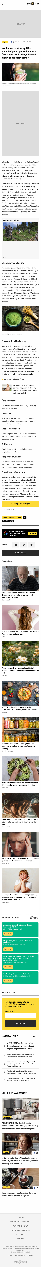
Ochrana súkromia (20, 1230)
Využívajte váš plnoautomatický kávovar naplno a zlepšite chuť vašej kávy (19, 1194)
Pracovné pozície (10, 918)
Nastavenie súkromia (20, 1222)
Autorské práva (20, 1226)
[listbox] (32, 1036)
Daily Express (15, 179)
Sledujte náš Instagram (22, 504)
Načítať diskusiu (20, 553)
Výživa (19, 517)
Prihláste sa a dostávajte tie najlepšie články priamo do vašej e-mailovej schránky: (20, 1004)
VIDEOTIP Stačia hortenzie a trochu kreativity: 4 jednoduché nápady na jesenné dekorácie (20, 1046)
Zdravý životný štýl (8, 521)
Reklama (20, 1234)
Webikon (30, 1255)
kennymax (17, 1255)
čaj (24, 517)
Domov (20, 1239)
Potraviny (12, 517)
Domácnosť (7, 1117)
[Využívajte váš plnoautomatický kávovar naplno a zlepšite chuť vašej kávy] (20, 1178)
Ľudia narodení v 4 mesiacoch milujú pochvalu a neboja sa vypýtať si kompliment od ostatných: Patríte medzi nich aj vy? (22, 1064)
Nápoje (5, 42)
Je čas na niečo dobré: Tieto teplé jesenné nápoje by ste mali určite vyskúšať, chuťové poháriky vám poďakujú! (20, 1161)
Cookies (20, 1217)
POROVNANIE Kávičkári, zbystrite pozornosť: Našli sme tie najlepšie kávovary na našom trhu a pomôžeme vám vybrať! (20, 1126)
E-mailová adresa (10, 1011)
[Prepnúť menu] (3, 4)
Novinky (6, 1187)
